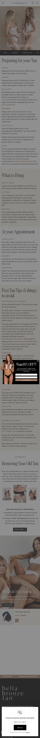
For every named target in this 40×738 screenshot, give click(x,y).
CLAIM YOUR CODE (26, 380)
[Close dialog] (38, 361)
